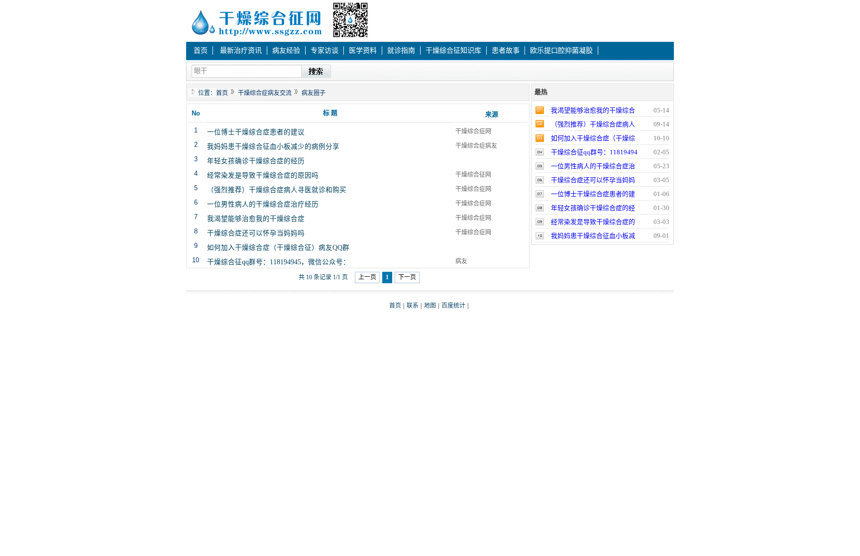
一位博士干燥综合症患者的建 (593, 194)
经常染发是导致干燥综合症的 (593, 221)
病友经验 (286, 50)
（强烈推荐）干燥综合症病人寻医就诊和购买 (276, 188)
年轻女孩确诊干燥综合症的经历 (256, 159)
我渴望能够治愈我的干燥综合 (593, 110)
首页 (201, 50)
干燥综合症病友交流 (265, 93)
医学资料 (363, 50)
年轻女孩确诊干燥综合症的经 (593, 208)
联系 (413, 305)
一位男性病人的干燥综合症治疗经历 (263, 203)
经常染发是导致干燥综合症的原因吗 (263, 174)
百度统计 (453, 305)
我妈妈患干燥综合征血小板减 (593, 235)
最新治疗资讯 (241, 50)
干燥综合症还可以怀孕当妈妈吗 (256, 231)
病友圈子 (313, 93)
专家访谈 (324, 50)
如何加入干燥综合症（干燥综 (593, 138)
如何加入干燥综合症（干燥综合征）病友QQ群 (278, 246)
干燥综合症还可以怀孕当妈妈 (593, 180)
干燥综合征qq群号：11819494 (594, 152)
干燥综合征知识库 (453, 50)
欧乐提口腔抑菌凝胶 (561, 50)
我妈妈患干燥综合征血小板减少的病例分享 (273, 145)
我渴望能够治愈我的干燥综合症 (256, 217)
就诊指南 (401, 50)
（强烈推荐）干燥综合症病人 (593, 124)
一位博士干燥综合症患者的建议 (256, 130)
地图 (430, 305)
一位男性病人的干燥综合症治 (593, 166)
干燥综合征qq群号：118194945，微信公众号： (278, 260)
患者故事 (506, 50)
